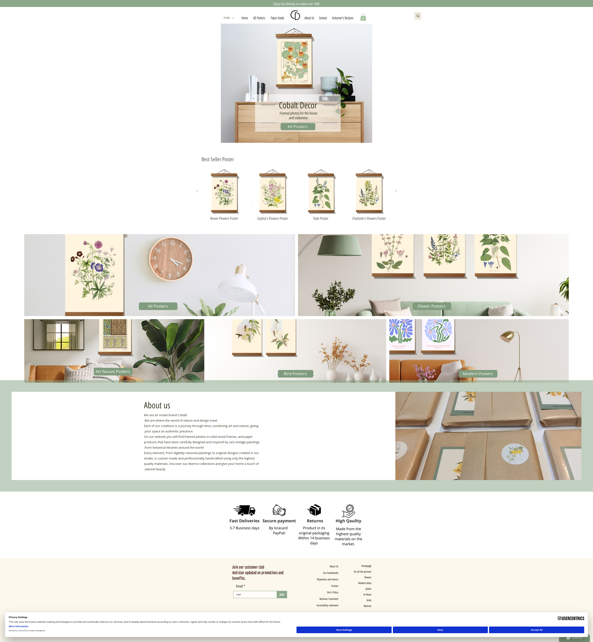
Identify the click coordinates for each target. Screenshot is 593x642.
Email (240, 586)
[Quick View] (224, 191)
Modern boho (364, 583)
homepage (366, 566)
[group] (296, 194)
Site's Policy (332, 592)
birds (369, 600)
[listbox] (229, 17)
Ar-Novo (367, 594)
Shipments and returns (329, 579)
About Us (334, 566)
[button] (229, 17)
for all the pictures (362, 571)
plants (368, 589)
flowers (367, 577)
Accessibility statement (329, 605)
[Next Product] (396, 191)
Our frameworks (330, 573)
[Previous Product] (197, 191)
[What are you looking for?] (418, 15)
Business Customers (329, 599)
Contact (334, 586)
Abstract (367, 606)
